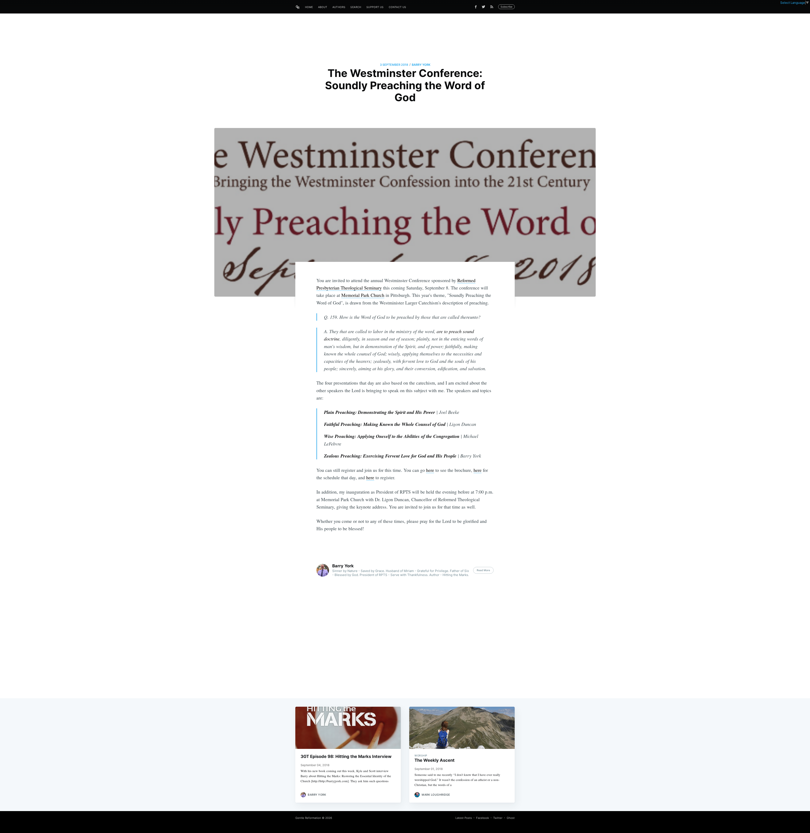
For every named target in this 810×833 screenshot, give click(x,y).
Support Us (375, 7)
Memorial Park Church (362, 295)
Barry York (421, 64)
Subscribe (506, 6)
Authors (339, 7)
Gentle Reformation (308, 818)
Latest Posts (463, 818)
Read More (483, 570)
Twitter (497, 818)
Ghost (511, 818)
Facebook (482, 818)
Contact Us (397, 7)
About (322, 7)
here (430, 470)
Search (355, 7)
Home (309, 7)
